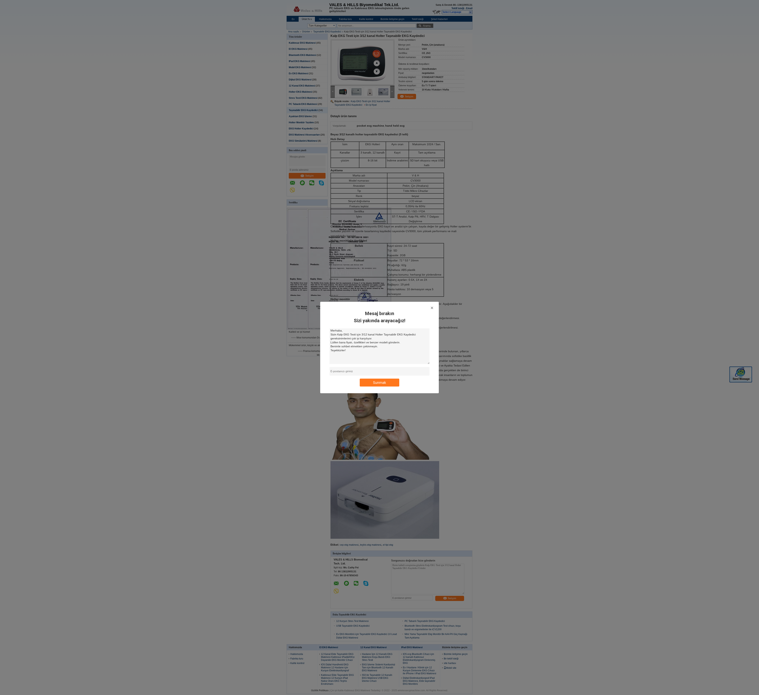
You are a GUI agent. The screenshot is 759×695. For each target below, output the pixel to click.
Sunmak (379, 382)
